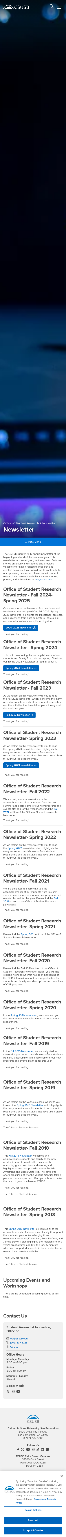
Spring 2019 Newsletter (29, 1105)
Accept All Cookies (33, 1530)
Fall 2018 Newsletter (21, 1155)
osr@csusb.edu (43, 579)
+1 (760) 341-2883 (33, 1465)
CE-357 (14, 1346)
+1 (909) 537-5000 (33, 1438)
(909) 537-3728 (18, 1342)
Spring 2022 (15, 848)
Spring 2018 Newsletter (22, 1228)
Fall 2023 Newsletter (18, 714)
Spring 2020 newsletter (23, 1015)
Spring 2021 (28, 934)
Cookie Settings (33, 1510)
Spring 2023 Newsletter (19, 765)
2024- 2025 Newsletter (19, 627)
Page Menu (34, 541)
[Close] (62, 1476)
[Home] (16, 7)
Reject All (33, 1520)
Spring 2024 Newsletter (19, 668)
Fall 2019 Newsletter (21, 1051)
